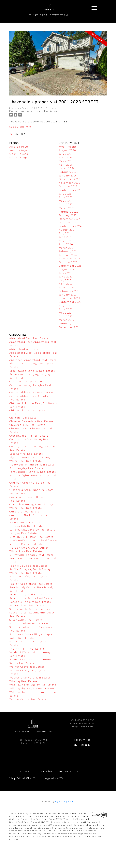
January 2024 (68, 255)
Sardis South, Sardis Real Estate (31, 609)
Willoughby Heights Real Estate (39, 111)
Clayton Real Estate (23, 417)
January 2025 (68, 215)
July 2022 (65, 305)
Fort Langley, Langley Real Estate (32, 472)
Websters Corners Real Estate (30, 677)
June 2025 (66, 197)
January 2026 (68, 175)
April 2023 (66, 284)
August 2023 (67, 269)
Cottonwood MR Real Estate (29, 435)
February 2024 (69, 251)
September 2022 (70, 302)
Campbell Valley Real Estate (28, 381)
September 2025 (70, 190)
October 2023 (68, 262)
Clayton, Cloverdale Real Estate (31, 421)
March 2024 (67, 248)
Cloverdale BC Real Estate (27, 425)
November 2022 (69, 298)
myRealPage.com (64, 801)
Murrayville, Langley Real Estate (31, 555)
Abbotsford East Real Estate (29, 338)
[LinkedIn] (86, 745)
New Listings (18, 150)
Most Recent (67, 146)
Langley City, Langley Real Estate (32, 529)
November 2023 (69, 258)
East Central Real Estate (26, 454)
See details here (20, 126)
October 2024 (68, 222)
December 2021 (69, 327)
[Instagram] (83, 745)
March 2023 (67, 287)
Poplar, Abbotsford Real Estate (31, 584)
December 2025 (69, 179)
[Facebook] (79, 745)
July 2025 (65, 193)
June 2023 (66, 276)
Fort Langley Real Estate (26, 468)
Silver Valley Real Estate (26, 620)
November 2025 (69, 183)
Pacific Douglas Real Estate (28, 566)
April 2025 (66, 204)
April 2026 (66, 164)
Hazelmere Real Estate (25, 522)
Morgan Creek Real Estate (27, 544)
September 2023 (70, 265)
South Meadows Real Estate (28, 623)
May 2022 (65, 312)
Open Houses (18, 154)
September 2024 (70, 226)
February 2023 (68, 291)
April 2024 (66, 244)
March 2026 (67, 168)
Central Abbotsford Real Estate (31, 392)
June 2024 (66, 237)
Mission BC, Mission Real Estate (31, 537)
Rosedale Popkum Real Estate (30, 602)
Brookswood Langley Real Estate (32, 371)
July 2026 (65, 154)
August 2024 (67, 230)
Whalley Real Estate (23, 681)
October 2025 (68, 186)
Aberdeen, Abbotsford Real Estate (33, 360)
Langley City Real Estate (26, 526)
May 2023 (65, 280)
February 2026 (68, 172)
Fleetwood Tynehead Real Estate (32, 464)
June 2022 (66, 309)
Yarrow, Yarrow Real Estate (27, 699)
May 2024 (65, 240)
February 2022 (68, 323)
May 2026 (65, 161)
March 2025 (67, 208)
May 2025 (65, 201)
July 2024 (65, 233)
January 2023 (68, 294)
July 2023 (65, 273)
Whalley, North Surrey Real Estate (32, 685)
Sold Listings (18, 157)
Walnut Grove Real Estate (27, 666)
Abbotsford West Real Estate (29, 349)
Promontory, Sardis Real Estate (31, 598)
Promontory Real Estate (26, 594)
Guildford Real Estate (24, 511)
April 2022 (66, 316)
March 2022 (67, 320)
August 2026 (67, 150)
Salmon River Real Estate (26, 605)
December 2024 (70, 219)
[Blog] (76, 745)
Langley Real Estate (23, 533)
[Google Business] (89, 745)
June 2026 (66, 157)
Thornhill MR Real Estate (26, 648)
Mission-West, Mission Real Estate (33, 540)
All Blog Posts (19, 146)
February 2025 (68, 211)
